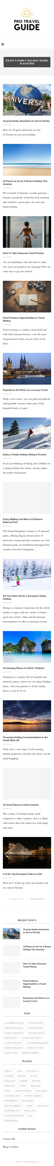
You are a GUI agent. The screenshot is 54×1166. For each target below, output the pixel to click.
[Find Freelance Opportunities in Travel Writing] (27, 296)
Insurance (10, 1037)
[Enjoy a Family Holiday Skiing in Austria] (27, 433)
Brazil (22, 1075)
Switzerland (12, 1110)
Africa (8, 1070)
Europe (23, 1080)
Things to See (35, 1047)
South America (13, 1105)
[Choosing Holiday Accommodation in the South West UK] (27, 716)
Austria (9, 1075)
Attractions (35, 1022)
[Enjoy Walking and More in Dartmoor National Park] (27, 498)
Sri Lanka (43, 1105)
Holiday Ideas (36, 1032)
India (23, 1085)
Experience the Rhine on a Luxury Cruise (25, 390)
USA (30, 1115)
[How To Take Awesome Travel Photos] (27, 232)
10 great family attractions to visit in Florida (26, 121)
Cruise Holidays (13, 1027)
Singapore (27, 1100)
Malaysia (41, 1090)
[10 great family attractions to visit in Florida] (27, 100)
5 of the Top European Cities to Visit (22, 874)
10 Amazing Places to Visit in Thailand (23, 668)
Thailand (29, 1110)
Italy (7, 1090)
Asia (19, 1070)
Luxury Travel (13, 1042)
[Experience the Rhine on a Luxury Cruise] (27, 368)
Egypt (33, 1075)
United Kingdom (14, 1115)
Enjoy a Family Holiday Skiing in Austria (24, 454)
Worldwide (11, 1120)
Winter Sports (30, 1052)
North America (33, 1095)
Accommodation (14, 1022)
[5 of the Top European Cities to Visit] (27, 853)
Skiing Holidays (13, 1047)
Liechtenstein (23, 1090)
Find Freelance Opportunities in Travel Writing (34, 984)
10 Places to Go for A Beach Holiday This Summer (37, 948)
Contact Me (9, 1138)
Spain (30, 1105)
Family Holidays (14, 1032)
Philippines (10, 1100)
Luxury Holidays (31, 1037)
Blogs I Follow (10, 1146)
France (36, 1080)
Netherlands (12, 1095)
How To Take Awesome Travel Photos (23, 253)
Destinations (35, 1027)
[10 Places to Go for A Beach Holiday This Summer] (27, 160)
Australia (32, 1070)
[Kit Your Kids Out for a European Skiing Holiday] (27, 575)
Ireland (35, 1085)
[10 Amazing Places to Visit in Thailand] (27, 647)
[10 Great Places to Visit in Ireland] (27, 783)
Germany (9, 1085)
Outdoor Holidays (38, 1042)
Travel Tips (11, 1052)
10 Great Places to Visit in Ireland (21, 805)
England (9, 1080)
